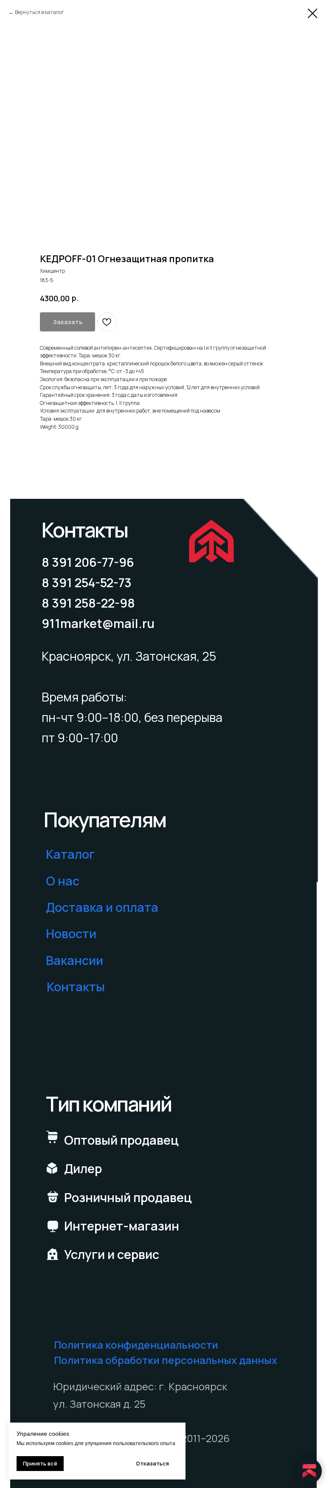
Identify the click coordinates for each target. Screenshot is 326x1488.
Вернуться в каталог (39, 12)
